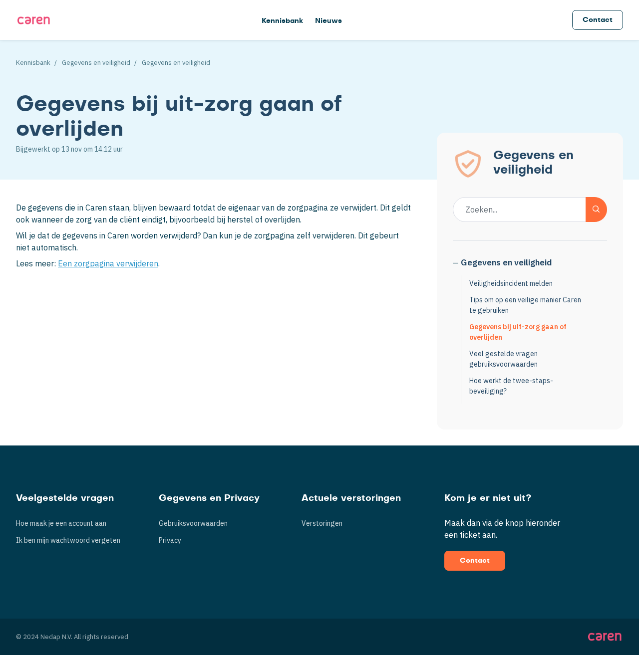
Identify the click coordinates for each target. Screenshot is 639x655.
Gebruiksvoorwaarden (193, 523)
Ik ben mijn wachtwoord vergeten (68, 540)
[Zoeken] (596, 209)
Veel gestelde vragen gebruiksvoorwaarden (503, 359)
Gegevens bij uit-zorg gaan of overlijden (518, 332)
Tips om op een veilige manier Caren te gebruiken (525, 305)
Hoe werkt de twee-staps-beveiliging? (511, 386)
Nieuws (328, 20)
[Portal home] (33, 19)
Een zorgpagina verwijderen (108, 263)
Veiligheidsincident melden (511, 283)
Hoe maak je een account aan (61, 523)
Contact (598, 19)
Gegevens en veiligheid (96, 62)
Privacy (170, 540)
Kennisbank (282, 20)
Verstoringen (322, 523)
